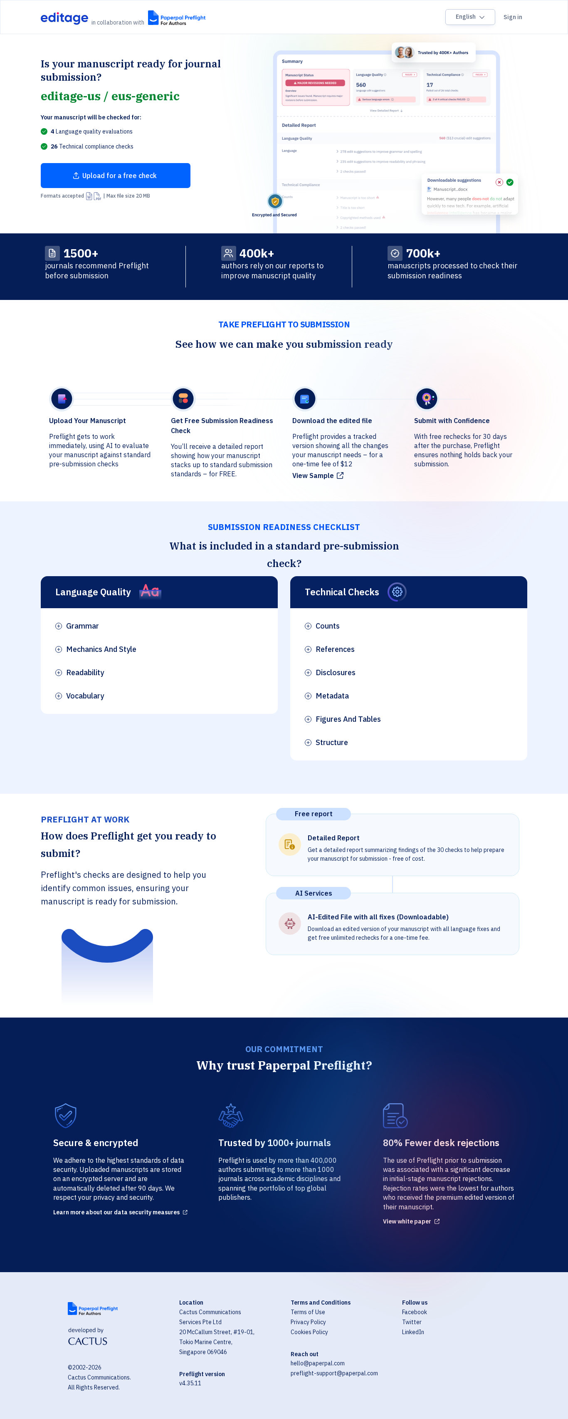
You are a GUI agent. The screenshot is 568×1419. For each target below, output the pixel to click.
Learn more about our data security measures (116, 1212)
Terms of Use (308, 1312)
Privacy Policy (308, 1322)
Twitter (412, 1322)
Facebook (414, 1312)
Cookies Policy (309, 1332)
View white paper (407, 1221)
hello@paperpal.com (318, 1363)
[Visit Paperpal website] (93, 1308)
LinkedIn (413, 1332)
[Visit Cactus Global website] (88, 1337)
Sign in (513, 17)
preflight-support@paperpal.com (334, 1373)
